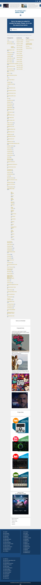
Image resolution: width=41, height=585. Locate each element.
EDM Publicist (27, 551)
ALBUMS (9, 56)
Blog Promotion (15, 518)
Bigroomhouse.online (12, 75)
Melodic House (10, 182)
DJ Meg (26, 533)
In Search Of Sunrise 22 (10, 170)
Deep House (12, 199)
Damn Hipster (7, 545)
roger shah (9, 273)
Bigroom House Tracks (9, 543)
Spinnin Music (7, 569)
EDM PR (26, 549)
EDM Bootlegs (27, 546)
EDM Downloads (28, 537)
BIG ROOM (12, 193)
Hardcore (13, 216)
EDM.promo (9, 124)
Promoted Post (10, 260)
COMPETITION (10, 84)
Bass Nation (7, 540)
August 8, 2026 (19, 41)
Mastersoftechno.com (12, 179)
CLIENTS (9, 82)
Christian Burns (10, 79)
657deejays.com (10, 49)
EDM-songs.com (10, 120)
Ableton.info (10, 52)
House (12, 224)
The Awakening (10, 294)
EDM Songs (27, 540)
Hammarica (7, 561)
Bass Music (9, 60)
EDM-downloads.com (10, 114)
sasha (8, 280)
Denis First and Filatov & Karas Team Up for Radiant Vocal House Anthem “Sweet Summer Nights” (20, 372)
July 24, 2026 (19, 49)
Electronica (13, 213)
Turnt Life (7, 576)
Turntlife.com (10, 306)
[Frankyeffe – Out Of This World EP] (20, 407)
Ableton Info (7, 534)
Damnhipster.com (11, 87)
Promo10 (9, 256)
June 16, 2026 (19, 57)
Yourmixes (7, 578)
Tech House (12, 231)
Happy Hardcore (11, 161)
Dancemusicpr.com (11, 93)
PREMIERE (9, 250)
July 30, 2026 (19, 45)
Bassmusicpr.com (11, 66)
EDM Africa (27, 545)
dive (29, 4)
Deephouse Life (7, 549)
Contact (27, 41)
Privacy (27, 46)
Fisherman (9, 149)
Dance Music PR (8, 548)
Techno (12, 234)
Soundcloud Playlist (8, 567)
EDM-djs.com (10, 112)
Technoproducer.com (12, 291)
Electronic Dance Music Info (10, 560)
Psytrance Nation (8, 570)
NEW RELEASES (13, 6)
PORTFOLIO (9, 248)
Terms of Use (29, 48)
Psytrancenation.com (12, 264)
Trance (12, 236)
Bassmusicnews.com (12, 63)
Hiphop (12, 221)
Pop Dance (9, 246)
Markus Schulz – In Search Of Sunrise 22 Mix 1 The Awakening (20, 353)
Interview (9, 172)
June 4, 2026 (19, 61)
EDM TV (26, 542)
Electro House (12, 211)
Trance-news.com (9, 299)
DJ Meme (6, 551)
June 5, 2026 (19, 59)
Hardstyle (13, 219)
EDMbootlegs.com (11, 129)
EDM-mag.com (10, 117)
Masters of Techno (8, 564)
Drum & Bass (12, 202)
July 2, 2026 (19, 53)
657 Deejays (7, 533)
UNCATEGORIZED (11, 309)
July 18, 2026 (19, 51)
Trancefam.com (10, 301)
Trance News (7, 573)
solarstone (9, 282)
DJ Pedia (26, 531)
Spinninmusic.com (11, 287)
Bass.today (9, 61)
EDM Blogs (27, 534)
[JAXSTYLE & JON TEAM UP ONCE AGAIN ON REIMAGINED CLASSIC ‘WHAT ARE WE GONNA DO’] (20, 351)
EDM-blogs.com (10, 109)
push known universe (10, 269)
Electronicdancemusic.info (13, 143)
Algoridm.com (10, 58)
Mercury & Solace (11, 184)
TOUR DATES (10, 296)
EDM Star (6, 558)
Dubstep (12, 204)
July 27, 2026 (19, 47)
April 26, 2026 (19, 67)
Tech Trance (10, 289)
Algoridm (6, 536)
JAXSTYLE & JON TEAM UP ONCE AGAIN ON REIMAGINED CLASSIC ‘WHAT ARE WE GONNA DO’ (20, 332)
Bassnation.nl (10, 68)
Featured (12, 4)
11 (7, 40)
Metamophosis (10, 186)
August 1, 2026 (19, 43)
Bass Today (7, 537)
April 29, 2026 (19, 65)
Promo (34, 7)
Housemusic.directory (12, 164)
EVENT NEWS (10, 146)
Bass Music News (8, 539)
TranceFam (7, 575)
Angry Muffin (12, 47)
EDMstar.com (10, 141)
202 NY (6, 531)
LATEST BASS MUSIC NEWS (29, 44)
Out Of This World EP (14, 7)
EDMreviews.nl (10, 138)
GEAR (8, 157)
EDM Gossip (27, 548)
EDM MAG (27, 539)
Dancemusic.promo (11, 90)
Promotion (9, 262)
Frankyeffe (16, 4)
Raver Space (7, 566)
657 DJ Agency (10, 43)
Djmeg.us (9, 102)
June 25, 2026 (19, 55)
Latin (8, 176)
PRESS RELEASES (11, 251)
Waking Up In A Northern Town (10, 313)
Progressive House (13, 227)
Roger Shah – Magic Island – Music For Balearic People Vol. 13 (10, 277)
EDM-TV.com (10, 122)
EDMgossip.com (10, 131)
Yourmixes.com (10, 315)
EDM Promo (27, 543)
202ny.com (9, 41)
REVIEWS (9, 271)
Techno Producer (8, 572)
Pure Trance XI (10, 267)
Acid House (9, 54)
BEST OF (9, 73)
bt (7, 77)
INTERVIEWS (10, 174)
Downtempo (10, 104)
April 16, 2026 (19, 69)
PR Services (14, 519)
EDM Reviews (27, 552)
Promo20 (9, 258)
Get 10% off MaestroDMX (20, 493)
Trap (12, 239)
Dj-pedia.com (10, 100)
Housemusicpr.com (11, 167)
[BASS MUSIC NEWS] (20, 12)
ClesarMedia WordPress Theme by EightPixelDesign (20, 582)
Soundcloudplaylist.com (12, 284)
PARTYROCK (10, 244)
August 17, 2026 (19, 39)
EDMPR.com (10, 134)
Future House (10, 155)
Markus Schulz (31, 6)
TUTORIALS (9, 307)
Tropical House (10, 304)
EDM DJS (26, 536)
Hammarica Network (14, 5)
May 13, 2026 (19, 63)
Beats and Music (11, 70)
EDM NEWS (9, 107)
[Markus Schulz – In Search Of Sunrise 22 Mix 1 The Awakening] (20, 369)
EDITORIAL (9, 105)
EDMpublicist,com (11, 136)
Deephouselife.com (11, 95)
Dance (12, 195)
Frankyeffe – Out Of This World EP (19, 391)
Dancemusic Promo (8, 546)
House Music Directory (9, 563)
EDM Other (12, 208)
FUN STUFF (9, 153)
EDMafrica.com (10, 126)
